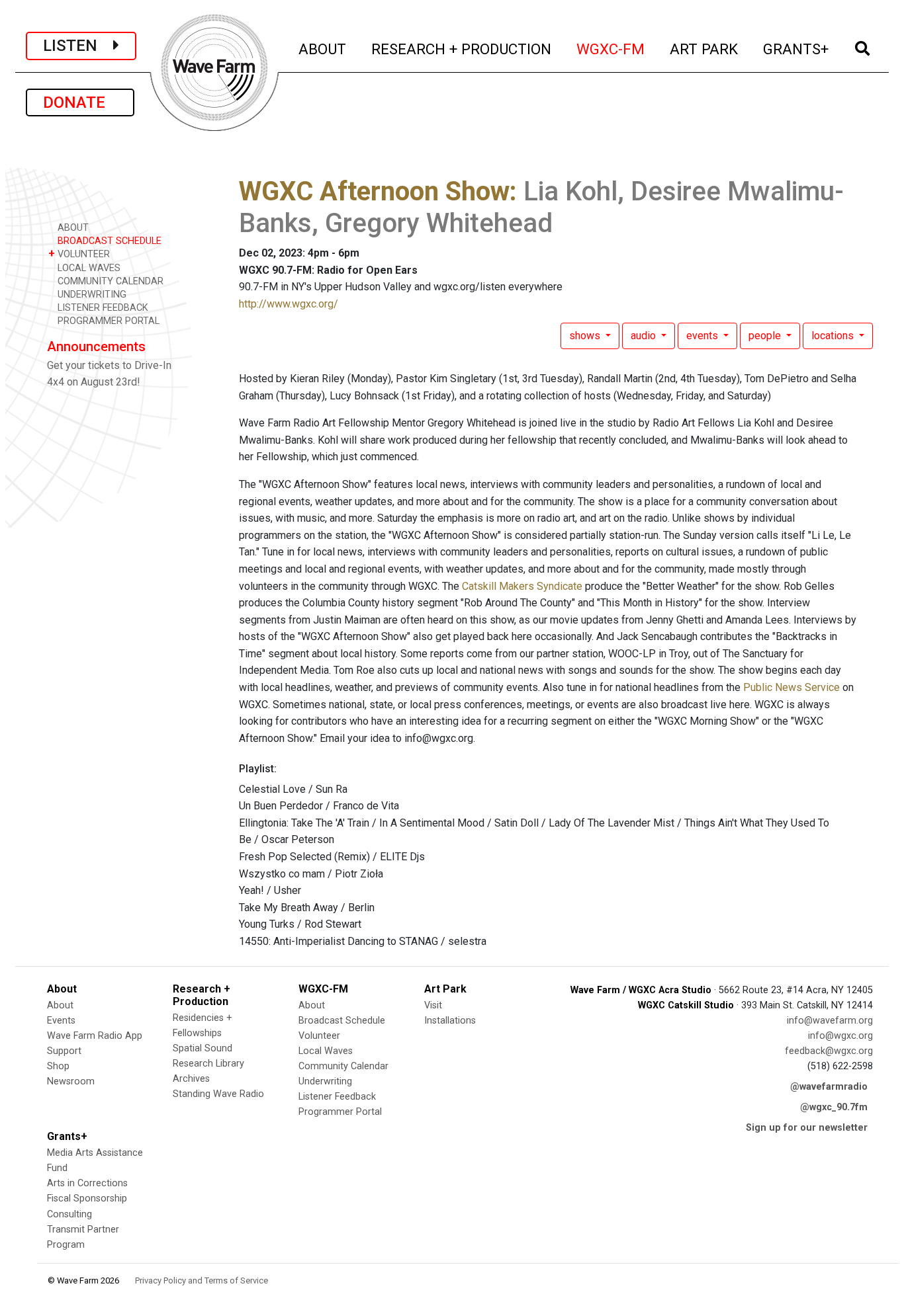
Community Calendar (343, 1066)
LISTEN (78, 45)
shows (586, 335)
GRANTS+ (796, 49)
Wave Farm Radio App (94, 1035)
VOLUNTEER (79, 253)
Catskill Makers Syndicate (522, 586)
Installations (450, 1020)
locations (833, 335)
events (703, 335)
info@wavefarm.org (830, 1020)
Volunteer (319, 1035)
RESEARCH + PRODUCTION (462, 49)
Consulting (69, 1214)
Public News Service (791, 687)
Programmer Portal (340, 1111)
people (766, 335)
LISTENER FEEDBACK (101, 307)
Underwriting (325, 1081)
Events (61, 1020)
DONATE (80, 102)
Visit (433, 1005)
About (60, 1005)
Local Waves (325, 1051)
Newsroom (71, 1081)
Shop (58, 1066)
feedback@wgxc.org (829, 1051)
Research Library (208, 1063)
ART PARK (704, 49)
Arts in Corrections (87, 1183)
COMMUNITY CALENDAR (109, 281)
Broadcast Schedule (341, 1020)
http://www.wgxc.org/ (288, 304)
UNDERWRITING (90, 294)
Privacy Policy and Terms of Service (201, 1280)
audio (644, 335)
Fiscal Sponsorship (87, 1198)
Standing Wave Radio (218, 1094)
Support (64, 1051)
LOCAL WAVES (87, 268)
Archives (191, 1078)
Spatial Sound (202, 1048)
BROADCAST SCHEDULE (108, 241)
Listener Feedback (337, 1096)
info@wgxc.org (840, 1035)
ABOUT (322, 49)
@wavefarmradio (829, 1086)
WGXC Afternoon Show (374, 191)
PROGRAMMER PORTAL (107, 321)
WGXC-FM (611, 49)
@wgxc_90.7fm (834, 1107)
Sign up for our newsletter (807, 1127)
